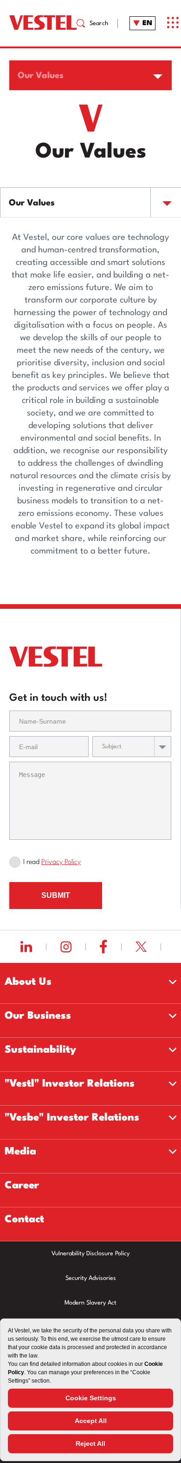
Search (99, 23)
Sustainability (40, 1050)
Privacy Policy (61, 862)
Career (22, 1185)
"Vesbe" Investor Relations (72, 1118)
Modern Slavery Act (90, 1303)
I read (52, 862)
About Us (28, 982)
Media (20, 1152)
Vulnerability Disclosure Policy (90, 1254)
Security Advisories (90, 1278)
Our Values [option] (41, 76)
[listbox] (90, 75)
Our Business (38, 1016)
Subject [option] (112, 747)
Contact (24, 1219)
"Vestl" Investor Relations (70, 1084)
